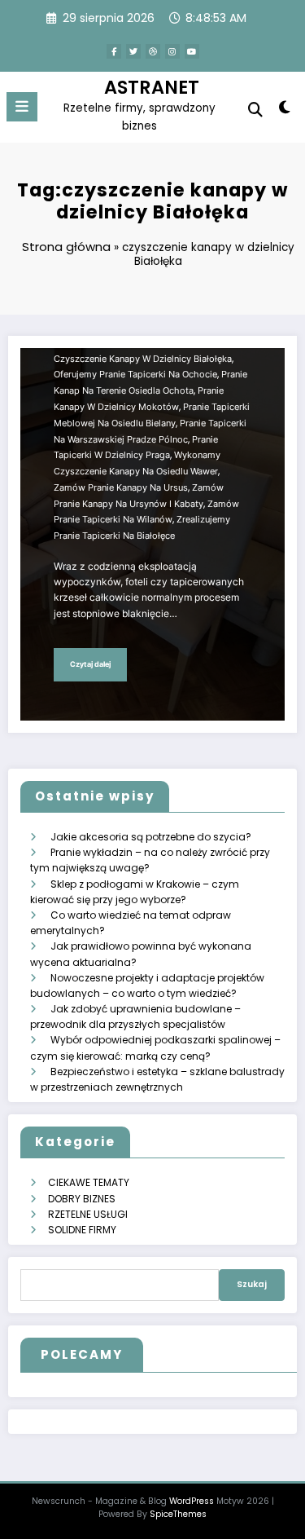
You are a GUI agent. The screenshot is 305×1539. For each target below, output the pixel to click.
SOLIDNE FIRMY (82, 1230)
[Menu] (22, 106)
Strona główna (66, 246)
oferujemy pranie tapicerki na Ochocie (135, 374)
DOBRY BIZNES (81, 1199)
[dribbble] (153, 51)
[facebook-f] (114, 51)
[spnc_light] (285, 110)
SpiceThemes (178, 1514)
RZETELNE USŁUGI (88, 1214)
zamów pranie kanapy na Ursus (121, 488)
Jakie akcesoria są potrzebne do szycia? (150, 837)
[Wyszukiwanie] (255, 110)
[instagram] (172, 51)
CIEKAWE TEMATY (88, 1182)
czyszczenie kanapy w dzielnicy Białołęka (143, 359)
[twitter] (133, 51)
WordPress (191, 1501)
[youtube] (192, 51)
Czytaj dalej (90, 663)
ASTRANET (151, 87)
